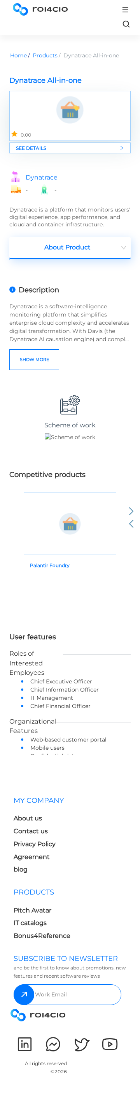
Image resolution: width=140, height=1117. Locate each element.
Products (45, 55)
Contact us (31, 831)
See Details (31, 148)
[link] (126, 24)
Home (18, 55)
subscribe (24, 994)
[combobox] (70, 248)
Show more (34, 359)
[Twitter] (81, 1044)
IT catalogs (30, 923)
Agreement (32, 857)
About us (28, 818)
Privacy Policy (35, 844)
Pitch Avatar (32, 910)
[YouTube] (109, 1044)
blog (21, 869)
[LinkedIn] (24, 1044)
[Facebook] (53, 1044)
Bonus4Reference (42, 935)
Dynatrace (42, 177)
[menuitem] (40, 837)
